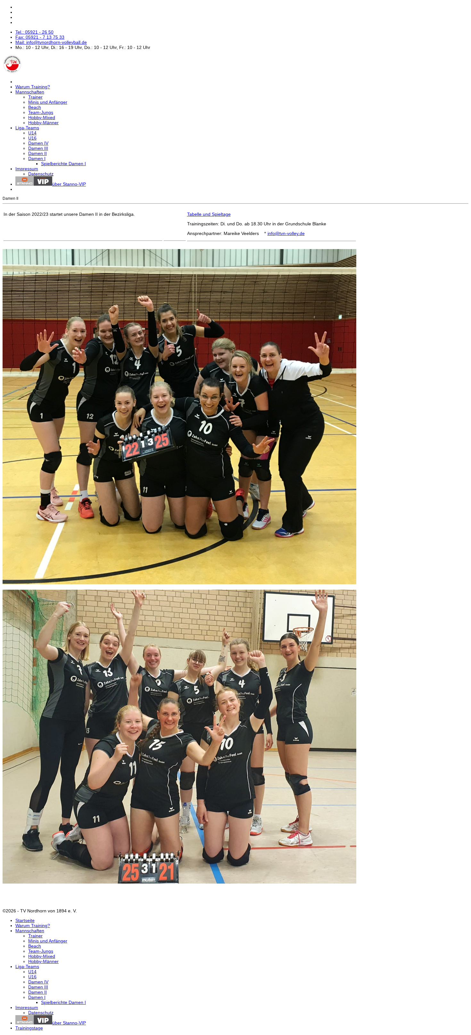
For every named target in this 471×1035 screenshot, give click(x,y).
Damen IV (38, 143)
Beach (34, 107)
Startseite (25, 920)
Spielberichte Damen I (63, 163)
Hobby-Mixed (41, 117)
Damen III (38, 148)
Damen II (37, 153)
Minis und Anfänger (47, 102)
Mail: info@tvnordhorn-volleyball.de (51, 42)
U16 (32, 138)
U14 (32, 132)
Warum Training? (32, 86)
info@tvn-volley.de (286, 233)
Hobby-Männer (43, 122)
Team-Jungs (40, 112)
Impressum (26, 168)
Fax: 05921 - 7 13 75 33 (39, 37)
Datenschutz (41, 173)
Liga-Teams (27, 127)
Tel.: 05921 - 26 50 (34, 32)
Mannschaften (29, 91)
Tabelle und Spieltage (209, 214)
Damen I (36, 158)
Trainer (35, 97)
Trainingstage (29, 1028)
